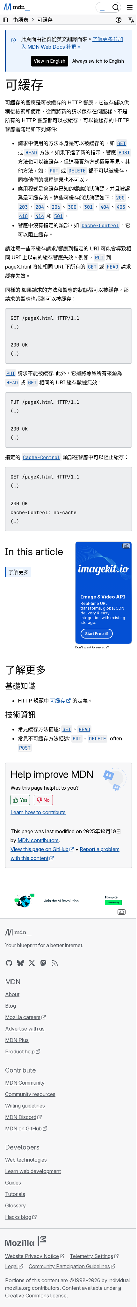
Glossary (15, 1205)
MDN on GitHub (23, 1128)
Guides (13, 1182)
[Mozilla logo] (25, 1241)
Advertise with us (25, 1028)
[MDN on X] (32, 963)
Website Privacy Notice (32, 1256)
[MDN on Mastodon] (43, 963)
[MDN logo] (18, 932)
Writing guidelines (25, 1105)
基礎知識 (20, 686)
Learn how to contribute (38, 812)
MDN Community (25, 1083)
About (12, 994)
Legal (11, 1266)
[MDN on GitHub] (9, 963)
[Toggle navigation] (129, 7)
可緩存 (57, 700)
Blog (10, 1006)
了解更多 (18, 572)
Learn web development (33, 1171)
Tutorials (15, 1194)
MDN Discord (20, 1117)
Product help (20, 1051)
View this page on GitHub (39, 849)
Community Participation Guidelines (69, 1266)
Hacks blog (18, 1217)
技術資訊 (20, 714)
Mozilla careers (22, 1017)
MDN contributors (38, 840)
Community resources (30, 1094)
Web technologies (26, 1160)
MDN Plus (17, 1040)
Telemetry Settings (91, 1256)
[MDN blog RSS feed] (55, 963)
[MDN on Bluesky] (20, 963)
